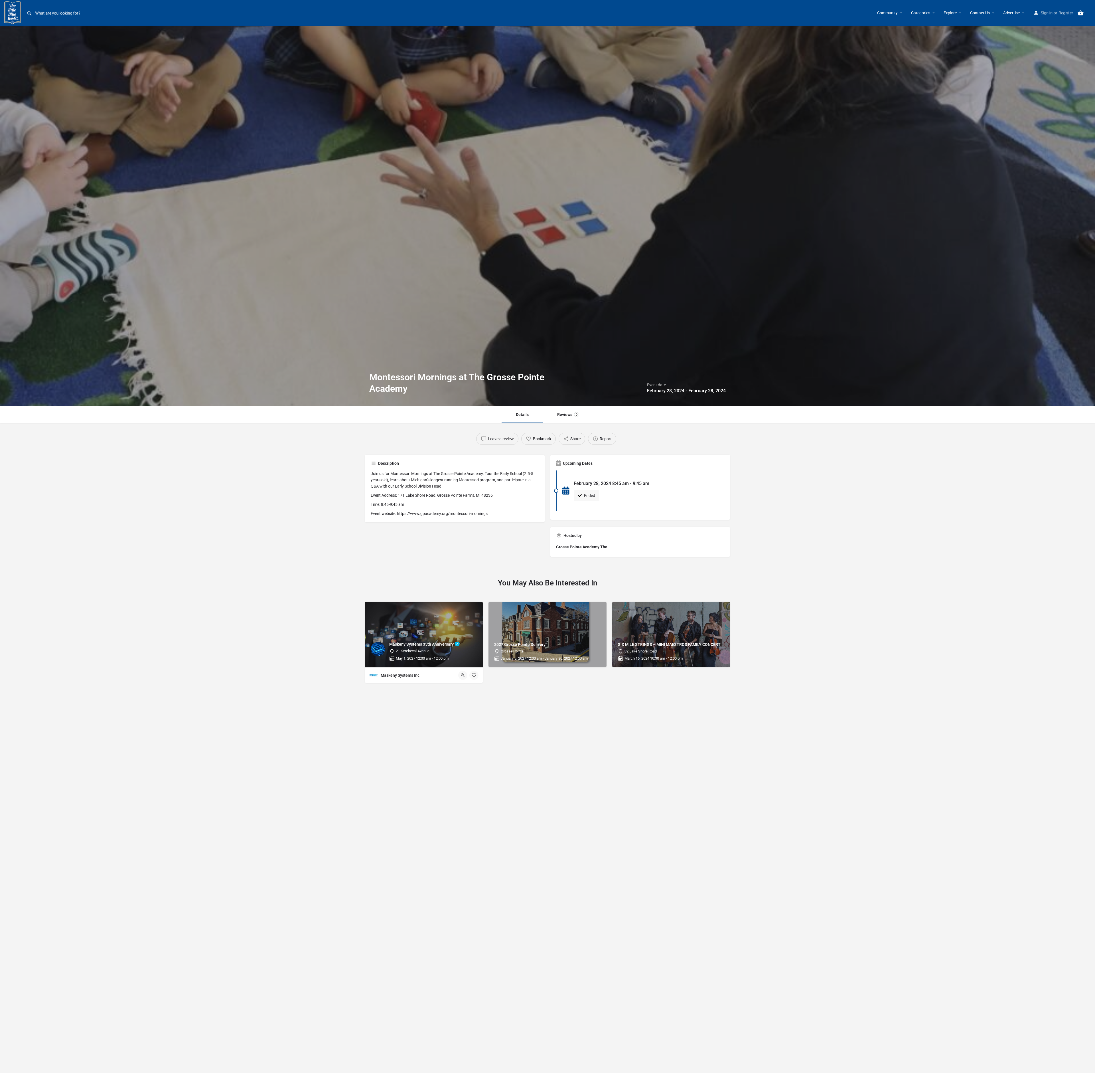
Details (522, 414)
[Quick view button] (462, 675)
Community (887, 13)
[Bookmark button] (473, 675)
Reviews (567, 414)
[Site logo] (13, 12)
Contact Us (980, 13)
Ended (589, 495)
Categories (920, 13)
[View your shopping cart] (1080, 13)
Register (1065, 13)
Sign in (1047, 13)
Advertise (1011, 13)
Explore (950, 13)
